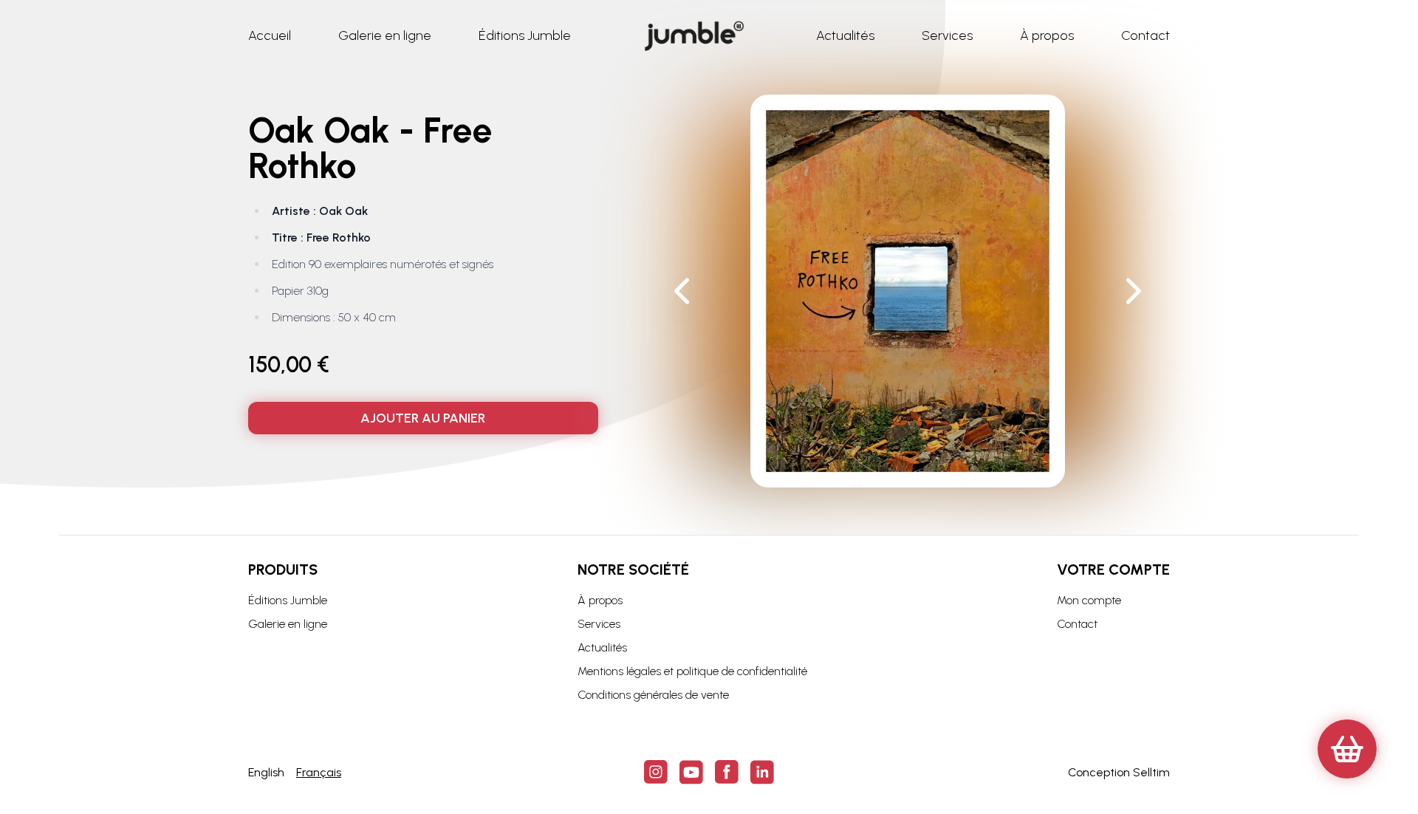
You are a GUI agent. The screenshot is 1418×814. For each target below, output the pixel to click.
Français (318, 772)
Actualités (602, 647)
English (266, 772)
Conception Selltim (1119, 772)
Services (599, 624)
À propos (600, 600)
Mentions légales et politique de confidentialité (692, 671)
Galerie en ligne (287, 624)
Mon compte (1089, 600)
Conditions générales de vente (653, 695)
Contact (1077, 624)
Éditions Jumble (287, 600)
